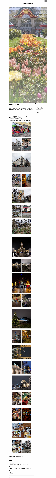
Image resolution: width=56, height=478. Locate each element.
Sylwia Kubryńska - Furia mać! (39, 108)
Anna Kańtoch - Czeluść (38, 112)
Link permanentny (11, 457)
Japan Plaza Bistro (12, 117)
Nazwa (10, 472)
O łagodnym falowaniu (38, 109)
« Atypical (10, 459)
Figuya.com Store (12, 118)
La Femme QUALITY (12, 116)
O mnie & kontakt (16, 0)
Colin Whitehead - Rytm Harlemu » (16, 459)
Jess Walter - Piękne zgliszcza (39, 107)
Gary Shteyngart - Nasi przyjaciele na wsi (40, 106)
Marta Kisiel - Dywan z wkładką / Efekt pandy (41, 111)
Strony (12, 0)
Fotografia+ (21, 457)
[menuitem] (10, 0)
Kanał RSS (20, 0)
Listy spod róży (18, 457)
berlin (25, 457)
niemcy (27, 457)
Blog (9, 0)
